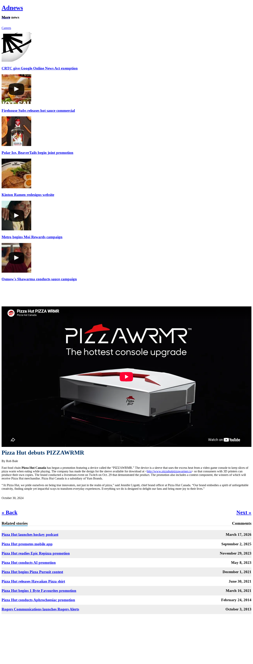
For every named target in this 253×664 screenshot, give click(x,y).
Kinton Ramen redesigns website (28, 195)
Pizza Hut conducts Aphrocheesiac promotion (38, 600)
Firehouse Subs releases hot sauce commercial (38, 110)
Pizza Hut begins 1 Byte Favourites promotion (39, 591)
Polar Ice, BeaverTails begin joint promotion (37, 153)
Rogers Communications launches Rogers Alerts (40, 609)
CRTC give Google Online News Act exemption (40, 68)
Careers (6, 28)
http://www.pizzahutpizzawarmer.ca (169, 471)
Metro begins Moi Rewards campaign (32, 237)
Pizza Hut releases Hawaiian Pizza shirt (33, 581)
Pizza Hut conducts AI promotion (29, 562)
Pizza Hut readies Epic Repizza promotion (36, 553)
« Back (9, 512)
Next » (243, 512)
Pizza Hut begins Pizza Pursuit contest (32, 572)
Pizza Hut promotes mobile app (27, 544)
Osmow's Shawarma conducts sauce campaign (39, 279)
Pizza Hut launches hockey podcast (30, 534)
